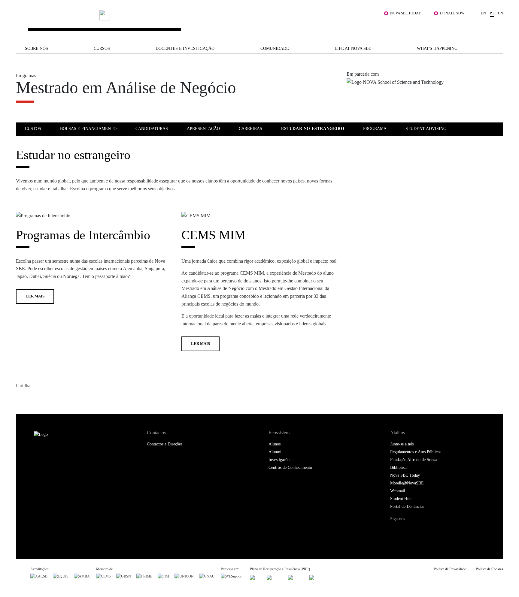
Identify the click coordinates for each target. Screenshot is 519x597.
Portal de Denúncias (407, 506)
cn (500, 13)
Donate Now (452, 13)
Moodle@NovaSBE (407, 483)
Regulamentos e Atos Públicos (415, 452)
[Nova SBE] (216, 23)
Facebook (21, 398)
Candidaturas (151, 128)
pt (492, 13)
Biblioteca (398, 467)
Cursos (102, 48)
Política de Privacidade (450, 569)
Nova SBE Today (405, 13)
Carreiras (250, 128)
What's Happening (437, 48)
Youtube (446, 530)
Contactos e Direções (164, 444)
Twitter (33, 398)
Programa (375, 128)
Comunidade (274, 48)
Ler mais (35, 296)
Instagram (421, 530)
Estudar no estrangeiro (312, 128)
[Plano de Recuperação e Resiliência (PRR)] (275, 576)
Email (57, 398)
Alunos (275, 444)
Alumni (275, 452)
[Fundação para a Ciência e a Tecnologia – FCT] (255, 576)
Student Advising (425, 128)
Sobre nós (36, 48)
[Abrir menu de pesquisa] (497, 26)
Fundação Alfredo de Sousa (413, 459)
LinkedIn (45, 398)
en (483, 13)
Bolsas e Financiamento (88, 128)
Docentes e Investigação (185, 48)
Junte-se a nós (402, 444)
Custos (33, 128)
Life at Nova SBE (353, 48)
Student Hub (400, 498)
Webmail (397, 491)
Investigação (279, 459)
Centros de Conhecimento (290, 467)
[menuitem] (42, 128)
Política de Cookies (489, 569)
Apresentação (203, 128)
